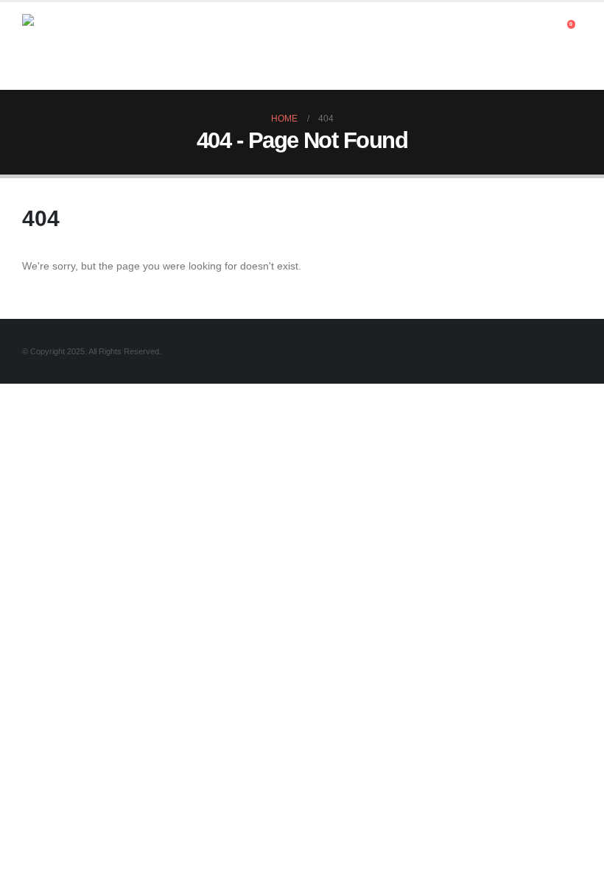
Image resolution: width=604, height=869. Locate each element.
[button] (544, 28)
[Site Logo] (62, 46)
